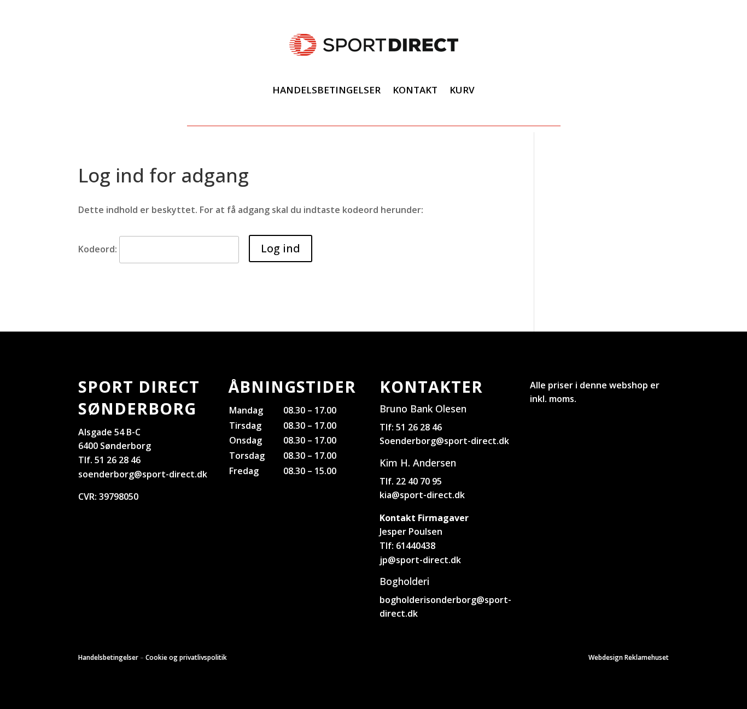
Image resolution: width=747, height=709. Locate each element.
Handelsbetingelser (326, 90)
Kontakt (415, 90)
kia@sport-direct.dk (422, 495)
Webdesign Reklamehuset (628, 657)
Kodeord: (98, 249)
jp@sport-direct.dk (420, 560)
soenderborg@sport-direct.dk (142, 474)
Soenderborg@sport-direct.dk (444, 441)
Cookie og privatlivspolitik (186, 657)
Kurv (462, 90)
